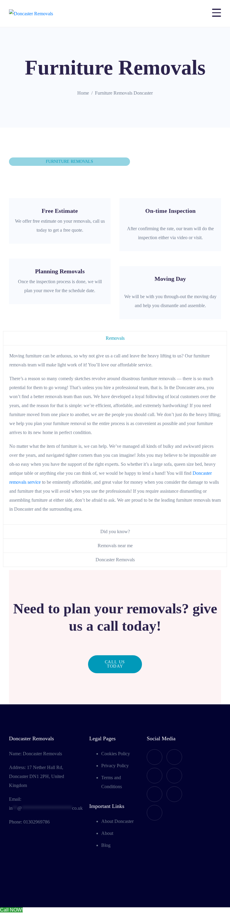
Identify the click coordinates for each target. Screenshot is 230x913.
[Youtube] (174, 757)
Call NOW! (11, 909)
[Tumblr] (154, 794)
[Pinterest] (154, 813)
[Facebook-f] (154, 757)
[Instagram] (174, 775)
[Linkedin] (174, 794)
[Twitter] (154, 775)
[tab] (115, 338)
